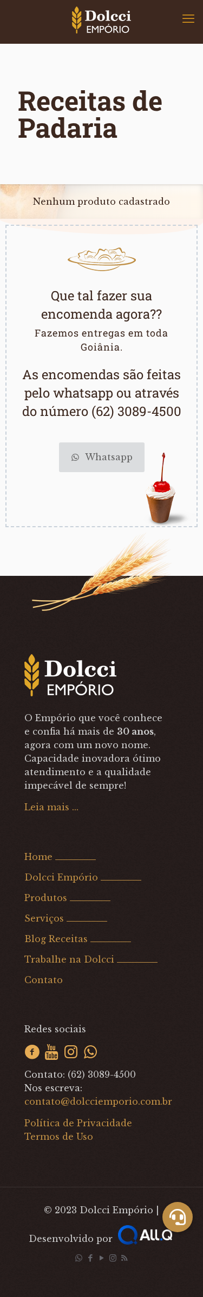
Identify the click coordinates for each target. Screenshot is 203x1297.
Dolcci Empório (61, 877)
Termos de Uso (58, 1136)
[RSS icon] (124, 1258)
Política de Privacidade (78, 1123)
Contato (43, 980)
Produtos (45, 897)
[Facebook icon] (90, 1258)
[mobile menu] (188, 19)
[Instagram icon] (113, 1258)
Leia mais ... (51, 807)
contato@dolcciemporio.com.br (98, 1101)
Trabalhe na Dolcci (69, 959)
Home (38, 856)
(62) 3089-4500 (102, 1074)
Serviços (44, 918)
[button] (177, 1217)
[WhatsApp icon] (79, 1258)
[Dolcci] (101, 18)
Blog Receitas (56, 938)
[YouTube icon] (101, 1258)
